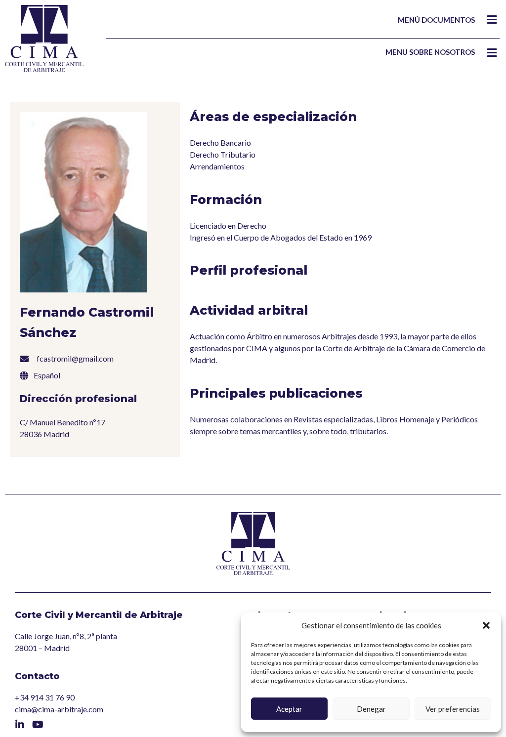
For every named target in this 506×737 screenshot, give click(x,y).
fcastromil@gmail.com (75, 358)
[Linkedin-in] (20, 725)
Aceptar (289, 708)
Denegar (371, 708)
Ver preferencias (452, 708)
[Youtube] (37, 725)
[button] (486, 625)
